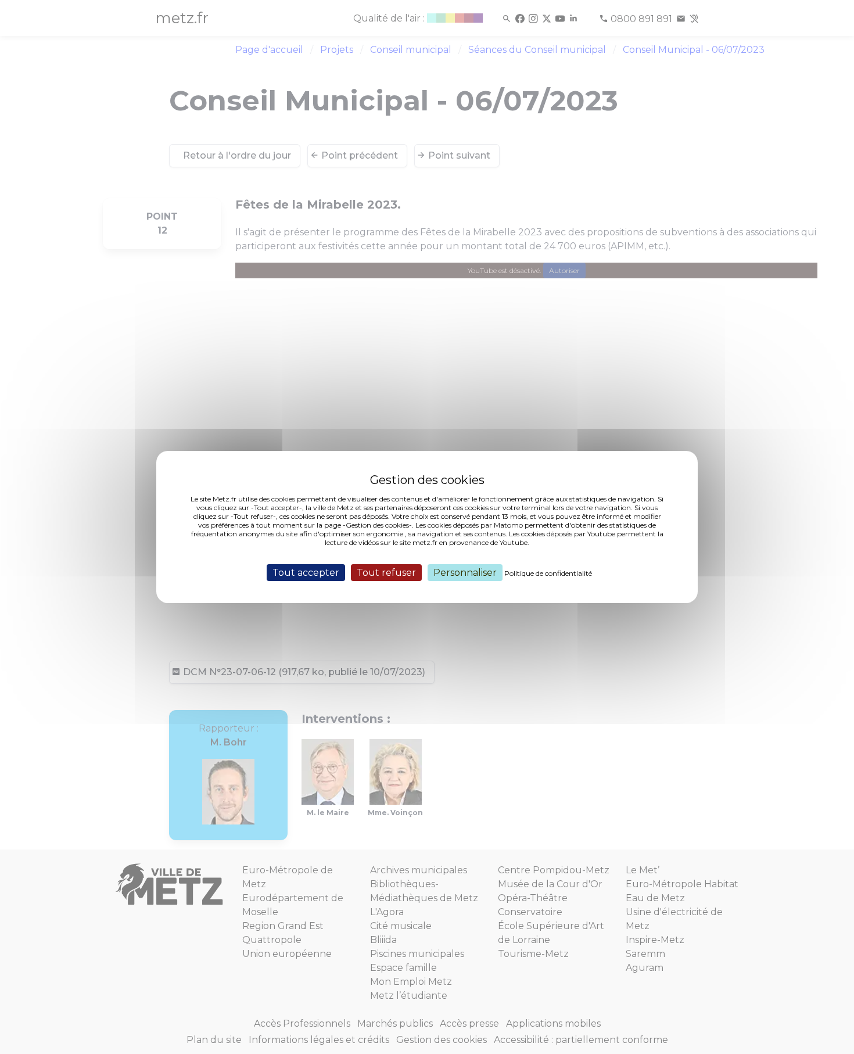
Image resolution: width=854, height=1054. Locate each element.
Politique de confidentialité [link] (548, 573)
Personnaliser (465, 572)
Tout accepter (305, 572)
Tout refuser (386, 572)
